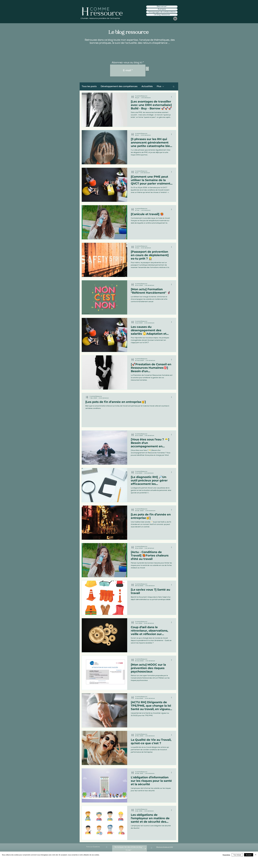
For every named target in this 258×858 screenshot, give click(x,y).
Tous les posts (89, 86)
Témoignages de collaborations (162, 12)
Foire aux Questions (93, 847)
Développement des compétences (119, 86)
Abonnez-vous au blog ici (127, 62)
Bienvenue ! (162, 6)
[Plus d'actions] (172, 97)
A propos (162, 9)
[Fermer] (255, 854)
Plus (159, 86)
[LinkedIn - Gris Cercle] (175, 19)
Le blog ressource (162, 15)
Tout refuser (237, 855)
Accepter (248, 855)
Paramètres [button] (226, 855)
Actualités (147, 86)
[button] (174, 87)
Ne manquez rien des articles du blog (128, 847)
